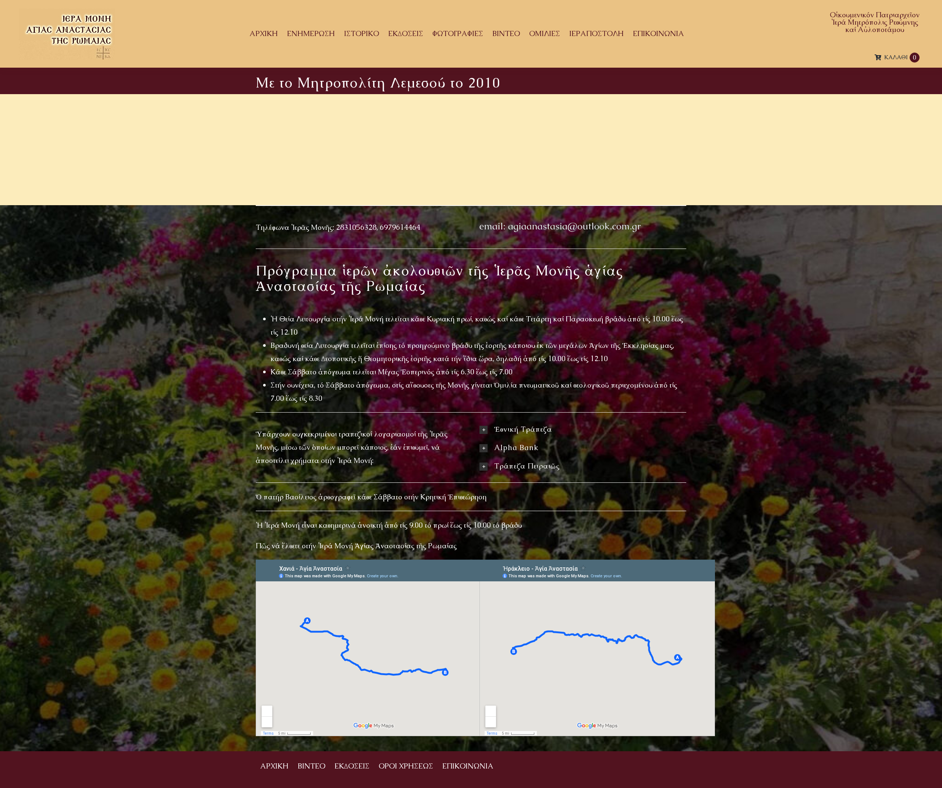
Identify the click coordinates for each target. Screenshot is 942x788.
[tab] (582, 429)
